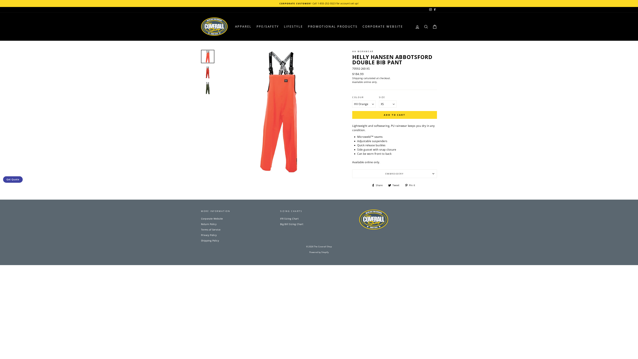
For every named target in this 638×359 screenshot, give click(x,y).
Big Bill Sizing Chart (291, 224)
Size (382, 97)
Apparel (243, 26)
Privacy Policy (209, 235)
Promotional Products (333, 26)
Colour (358, 97)
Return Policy (208, 224)
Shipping (357, 78)
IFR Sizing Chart (289, 218)
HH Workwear (362, 51)
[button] (13, 179)
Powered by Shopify (319, 252)
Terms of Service (210, 229)
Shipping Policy (210, 240)
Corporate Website (383, 26)
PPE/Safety (268, 26)
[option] (279, 112)
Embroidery (394, 173)
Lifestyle (293, 26)
